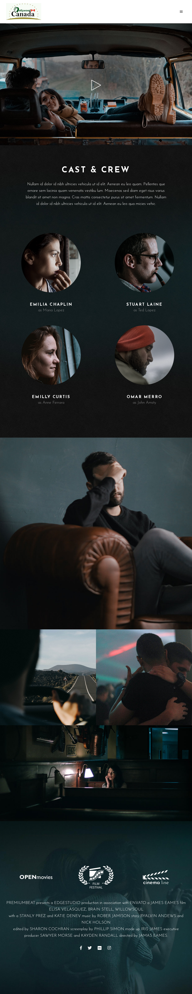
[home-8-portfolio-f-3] (144, 677)
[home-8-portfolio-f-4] (96, 773)
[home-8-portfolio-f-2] (48, 677)
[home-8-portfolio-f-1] (96, 533)
